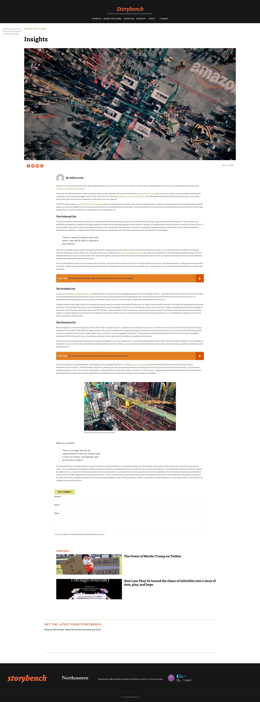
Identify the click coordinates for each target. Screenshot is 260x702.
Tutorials (97, 19)
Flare (133, 341)
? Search (163, 19)
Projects (140, 19)
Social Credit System (140, 364)
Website (57, 496)
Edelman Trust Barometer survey (130, 253)
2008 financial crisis (148, 193)
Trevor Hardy (80, 204)
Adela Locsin (76, 177)
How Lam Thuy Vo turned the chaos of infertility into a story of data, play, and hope (170, 582)
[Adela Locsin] (60, 178)
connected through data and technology (70, 189)
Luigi (126, 344)
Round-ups (129, 19)
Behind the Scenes (113, 19)
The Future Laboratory (95, 204)
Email (57, 505)
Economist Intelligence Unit (82, 294)
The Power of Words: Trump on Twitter (152, 556)
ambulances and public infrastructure (131, 196)
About (152, 19)
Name (57, 513)
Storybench (130, 8)
